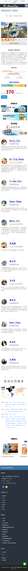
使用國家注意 (5, 531)
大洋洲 (3, 500)
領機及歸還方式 (5, 525)
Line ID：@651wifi (6, 480)
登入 (10, 1)
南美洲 (3, 504)
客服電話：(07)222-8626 (7, 478)
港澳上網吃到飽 (23, 456)
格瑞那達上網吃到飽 (18, 15)
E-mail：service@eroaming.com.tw (9, 483)
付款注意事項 (5, 522)
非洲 (3, 509)
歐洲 (3, 507)
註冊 (6, 1)
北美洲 (3, 502)
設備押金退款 (5, 529)
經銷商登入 (16, 1)
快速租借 (14, 2)
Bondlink (15, 568)
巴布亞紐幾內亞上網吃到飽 (7, 456)
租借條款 (4, 534)
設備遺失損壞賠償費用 (6, 538)
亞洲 (3, 498)
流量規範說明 (5, 536)
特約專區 (23, 1)
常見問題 (4, 560)
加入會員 (4, 552)
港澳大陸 (4, 495)
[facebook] (3, 486)
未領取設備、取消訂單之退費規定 (9, 542)
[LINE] (6, 486)
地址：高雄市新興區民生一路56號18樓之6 (10, 476)
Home (7, 15)
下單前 (3, 518)
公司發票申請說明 (6, 540)
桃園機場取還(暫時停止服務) (8, 527)
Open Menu (26, 5)
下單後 (3, 520)
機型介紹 (11, 15)
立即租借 (4, 97)
